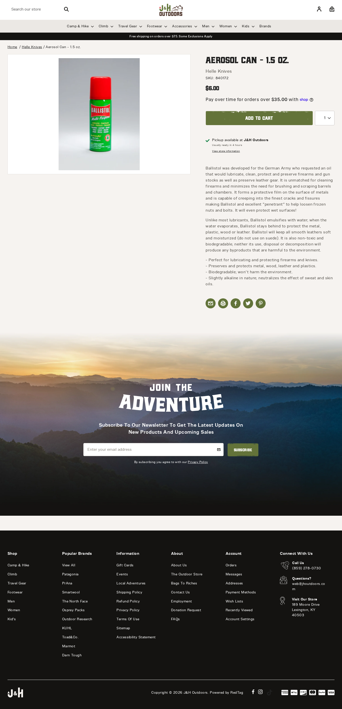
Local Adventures (130, 583)
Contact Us (180, 592)
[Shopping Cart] (331, 9)
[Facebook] (253, 691)
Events (122, 574)
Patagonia (70, 574)
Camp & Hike (78, 26)
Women (226, 26)
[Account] (319, 9)
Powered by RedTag (226, 692)
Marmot (68, 646)
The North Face (75, 601)
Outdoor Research (77, 619)
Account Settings (240, 619)
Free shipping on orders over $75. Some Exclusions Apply (171, 36)
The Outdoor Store (187, 574)
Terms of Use (127, 619)
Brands (265, 26)
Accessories (182, 26)
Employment (181, 601)
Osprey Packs (73, 610)
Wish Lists (234, 601)
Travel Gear (128, 26)
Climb (104, 26)
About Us (179, 565)
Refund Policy (128, 601)
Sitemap (123, 628)
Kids (246, 26)
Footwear (155, 26)
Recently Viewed (239, 610)
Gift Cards (125, 565)
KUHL (67, 628)
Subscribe (243, 449)
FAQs (175, 619)
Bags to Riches (184, 583)
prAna (67, 583)
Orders (231, 565)
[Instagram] (260, 691)
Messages (234, 574)
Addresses (234, 583)
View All (68, 565)
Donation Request (186, 610)
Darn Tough (72, 655)
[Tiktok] (270, 692)
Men (206, 26)
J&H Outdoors (196, 692)
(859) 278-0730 (306, 568)
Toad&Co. (70, 637)
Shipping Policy (129, 592)
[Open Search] (66, 9)
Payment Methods (241, 592)
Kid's (12, 619)
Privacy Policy (198, 462)
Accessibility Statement (135, 637)
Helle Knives (219, 71)
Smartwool (71, 592)
